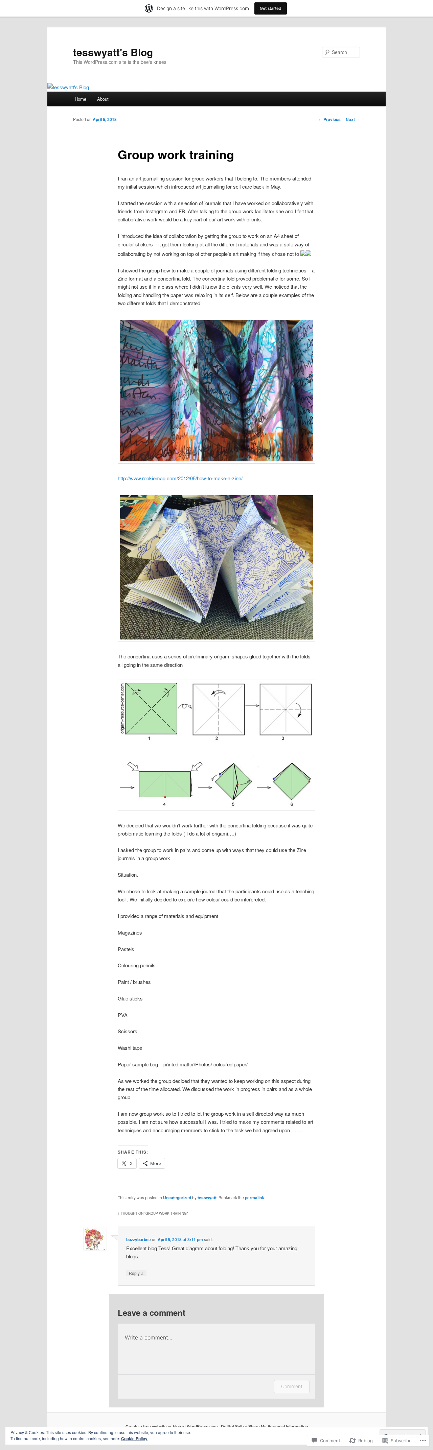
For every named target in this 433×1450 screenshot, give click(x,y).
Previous (329, 119)
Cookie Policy (134, 1438)
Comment (291, 1386)
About (103, 99)
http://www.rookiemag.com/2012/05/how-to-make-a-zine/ (180, 478)
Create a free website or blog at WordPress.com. (172, 1426)
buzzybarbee (138, 1239)
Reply (136, 1273)
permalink (254, 1197)
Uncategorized (177, 1197)
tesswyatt (207, 1197)
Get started (270, 8)
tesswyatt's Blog (113, 52)
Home (80, 99)
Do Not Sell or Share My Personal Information (264, 1426)
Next (353, 119)
